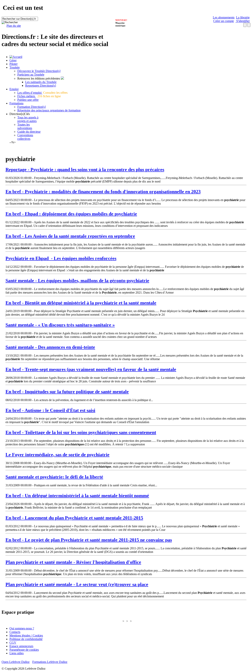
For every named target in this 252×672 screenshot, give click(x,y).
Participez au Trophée (30, 74)
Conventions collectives (25, 136)
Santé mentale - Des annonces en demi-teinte (50, 347)
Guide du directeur (29, 131)
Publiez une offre (28, 99)
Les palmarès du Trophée (41, 82)
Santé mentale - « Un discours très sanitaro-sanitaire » (60, 324)
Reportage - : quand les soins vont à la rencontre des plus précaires (85, 169)
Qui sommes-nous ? (21, 628)
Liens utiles (16, 653)
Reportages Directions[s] (40, 85)
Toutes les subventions (24, 126)
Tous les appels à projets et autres (27, 119)
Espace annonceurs (21, 646)
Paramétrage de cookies (24, 649)
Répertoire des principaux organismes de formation (49, 110)
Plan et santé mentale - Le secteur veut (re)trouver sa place (77, 584)
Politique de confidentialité (26, 639)
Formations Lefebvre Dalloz (49, 662)
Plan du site (13, 25)
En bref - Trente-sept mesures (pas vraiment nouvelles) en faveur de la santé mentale (91, 369)
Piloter (13, 64)
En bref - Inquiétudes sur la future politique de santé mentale (67, 391)
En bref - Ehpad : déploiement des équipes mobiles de (71, 213)
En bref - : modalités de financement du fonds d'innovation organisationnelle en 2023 (103, 191)
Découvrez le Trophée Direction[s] (38, 71)
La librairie (243, 17)
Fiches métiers (26, 96)
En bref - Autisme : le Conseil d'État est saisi (50, 410)
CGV (12, 642)
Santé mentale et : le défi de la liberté (54, 476)
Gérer (13, 60)
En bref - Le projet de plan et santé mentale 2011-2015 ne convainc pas (89, 539)
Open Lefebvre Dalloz (16, 662)
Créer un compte (223, 21)
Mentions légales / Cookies (26, 635)
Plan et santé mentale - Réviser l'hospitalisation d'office (73, 562)
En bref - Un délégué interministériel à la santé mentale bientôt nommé (77, 495)
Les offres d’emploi (29, 92)
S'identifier (242, 21)
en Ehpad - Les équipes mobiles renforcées (61, 258)
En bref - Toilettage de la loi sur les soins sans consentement (81, 432)
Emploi (14, 89)
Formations (16, 103)
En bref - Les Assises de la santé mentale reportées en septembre (70, 236)
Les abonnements (223, 17)
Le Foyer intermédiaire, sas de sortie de (57, 454)
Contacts (14, 632)
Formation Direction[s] (31, 106)
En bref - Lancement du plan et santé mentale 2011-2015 (74, 517)
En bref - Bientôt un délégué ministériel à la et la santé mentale (81, 302)
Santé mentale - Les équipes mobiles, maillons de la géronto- (77, 280)
